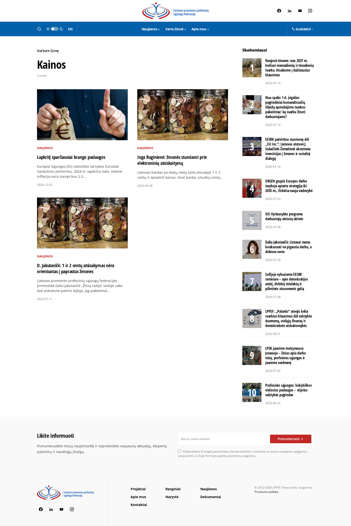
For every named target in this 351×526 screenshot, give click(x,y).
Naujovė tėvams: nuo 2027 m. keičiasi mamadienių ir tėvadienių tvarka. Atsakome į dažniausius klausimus (289, 68)
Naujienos (45, 148)
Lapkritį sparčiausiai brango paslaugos (71, 157)
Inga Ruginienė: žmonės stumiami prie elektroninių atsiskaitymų (172, 160)
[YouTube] (300, 11)
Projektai (138, 489)
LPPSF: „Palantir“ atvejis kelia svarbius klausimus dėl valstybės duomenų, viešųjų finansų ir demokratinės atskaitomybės (288, 318)
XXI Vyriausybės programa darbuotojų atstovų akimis (284, 216)
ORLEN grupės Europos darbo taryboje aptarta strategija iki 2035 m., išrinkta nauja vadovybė (289, 185)
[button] (39, 29)
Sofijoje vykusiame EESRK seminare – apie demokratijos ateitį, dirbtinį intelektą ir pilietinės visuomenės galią (286, 281)
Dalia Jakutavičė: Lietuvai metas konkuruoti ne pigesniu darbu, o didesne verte (288, 247)
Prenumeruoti (289, 439)
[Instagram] (310, 11)
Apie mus (138, 497)
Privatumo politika (266, 492)
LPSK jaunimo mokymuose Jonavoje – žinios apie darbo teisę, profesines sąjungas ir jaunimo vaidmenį (285, 355)
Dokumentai (210, 497)
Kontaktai (139, 504)
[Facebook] (279, 11)
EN (70, 29)
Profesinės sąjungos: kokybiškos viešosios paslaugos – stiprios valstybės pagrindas (288, 390)
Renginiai (173, 489)
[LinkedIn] (289, 11)
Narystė (171, 497)
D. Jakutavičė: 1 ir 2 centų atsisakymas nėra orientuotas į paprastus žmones (75, 268)
